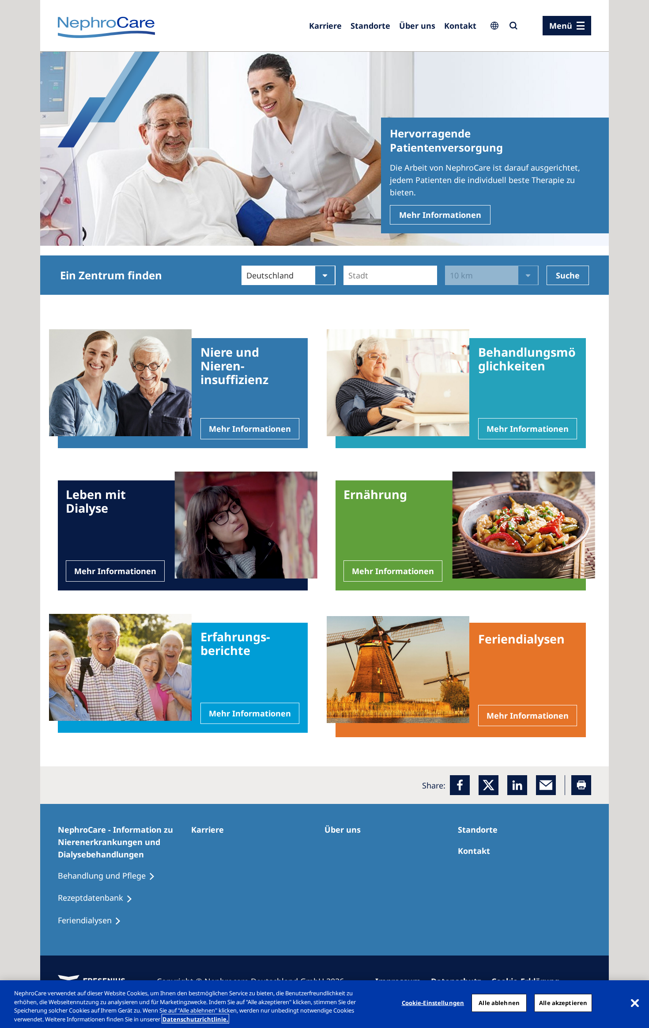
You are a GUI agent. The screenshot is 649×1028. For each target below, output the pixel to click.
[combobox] (349, 275)
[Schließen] (635, 1003)
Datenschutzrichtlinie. (195, 1019)
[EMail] (546, 785)
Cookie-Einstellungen (433, 1003)
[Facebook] (460, 785)
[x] (488, 785)
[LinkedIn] (517, 785)
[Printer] (581, 785)
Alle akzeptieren (563, 1003)
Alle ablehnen (499, 1003)
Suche (568, 275)
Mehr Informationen (440, 214)
